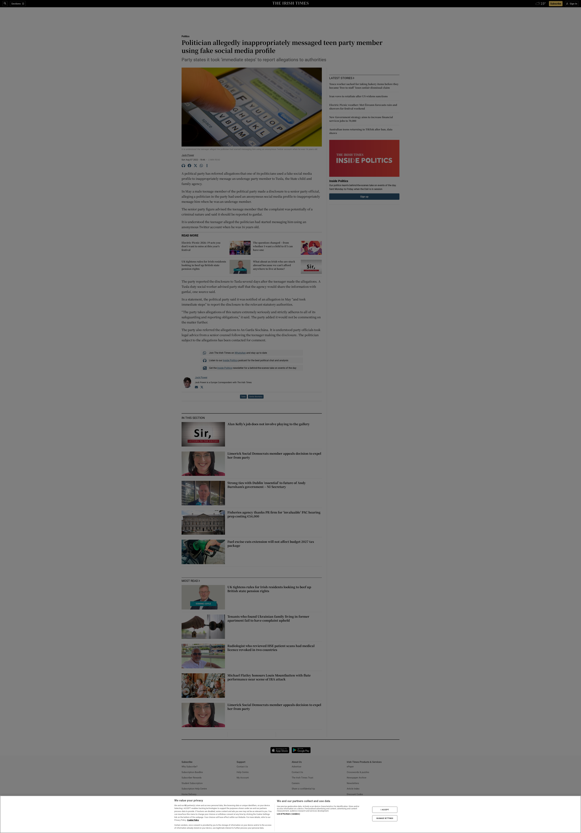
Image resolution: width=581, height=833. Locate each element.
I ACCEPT (385, 810)
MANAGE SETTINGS (384, 818)
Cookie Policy (193, 820)
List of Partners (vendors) (288, 814)
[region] (290, 814)
